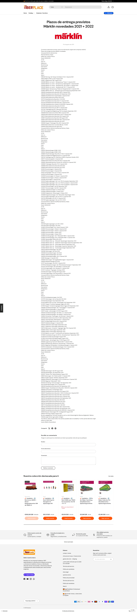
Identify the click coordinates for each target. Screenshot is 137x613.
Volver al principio (68, 542)
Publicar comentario (48, 468)
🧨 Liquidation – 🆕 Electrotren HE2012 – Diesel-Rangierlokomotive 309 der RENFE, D (31, 502)
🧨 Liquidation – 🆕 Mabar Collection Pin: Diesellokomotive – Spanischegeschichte (105, 501)
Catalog (31, 13)
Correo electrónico (46, 448)
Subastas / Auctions (42, 13)
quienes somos (67, 575)
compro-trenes (67, 553)
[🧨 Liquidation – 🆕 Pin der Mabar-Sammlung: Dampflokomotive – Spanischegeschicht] (87, 488)
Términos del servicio (68, 566)
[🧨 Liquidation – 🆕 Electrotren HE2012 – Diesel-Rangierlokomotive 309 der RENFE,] (31, 488)
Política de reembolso (68, 569)
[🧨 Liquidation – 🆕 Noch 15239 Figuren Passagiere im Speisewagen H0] (50, 488)
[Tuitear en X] (49, 428)
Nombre (43, 441)
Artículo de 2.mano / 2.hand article (72, 556)
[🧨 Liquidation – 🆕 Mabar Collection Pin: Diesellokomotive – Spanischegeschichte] (105, 488)
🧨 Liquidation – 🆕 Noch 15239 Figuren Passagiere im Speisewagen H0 (48, 501)
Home (25, 13)
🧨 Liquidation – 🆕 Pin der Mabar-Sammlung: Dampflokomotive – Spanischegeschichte (86, 501)
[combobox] (75, 7)
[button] (112, 7)
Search (65, 586)
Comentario (44, 455)
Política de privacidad (68, 577)
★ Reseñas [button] (1, 308)
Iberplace (29, 607)
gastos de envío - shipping (70, 559)
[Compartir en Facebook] (52, 428)
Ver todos (110, 476)
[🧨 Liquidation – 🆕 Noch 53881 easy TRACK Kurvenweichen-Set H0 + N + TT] (68, 488)
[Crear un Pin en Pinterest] (55, 428)
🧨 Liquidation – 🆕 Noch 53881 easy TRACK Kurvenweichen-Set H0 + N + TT (68, 501)
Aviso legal (65, 572)
